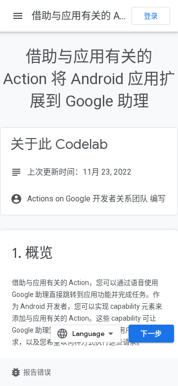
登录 (151, 16)
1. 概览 (32, 253)
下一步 (151, 333)
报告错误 (30, 372)
